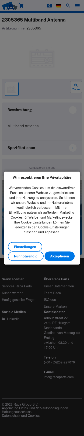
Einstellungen (25, 246)
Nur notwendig (26, 256)
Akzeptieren (59, 256)
